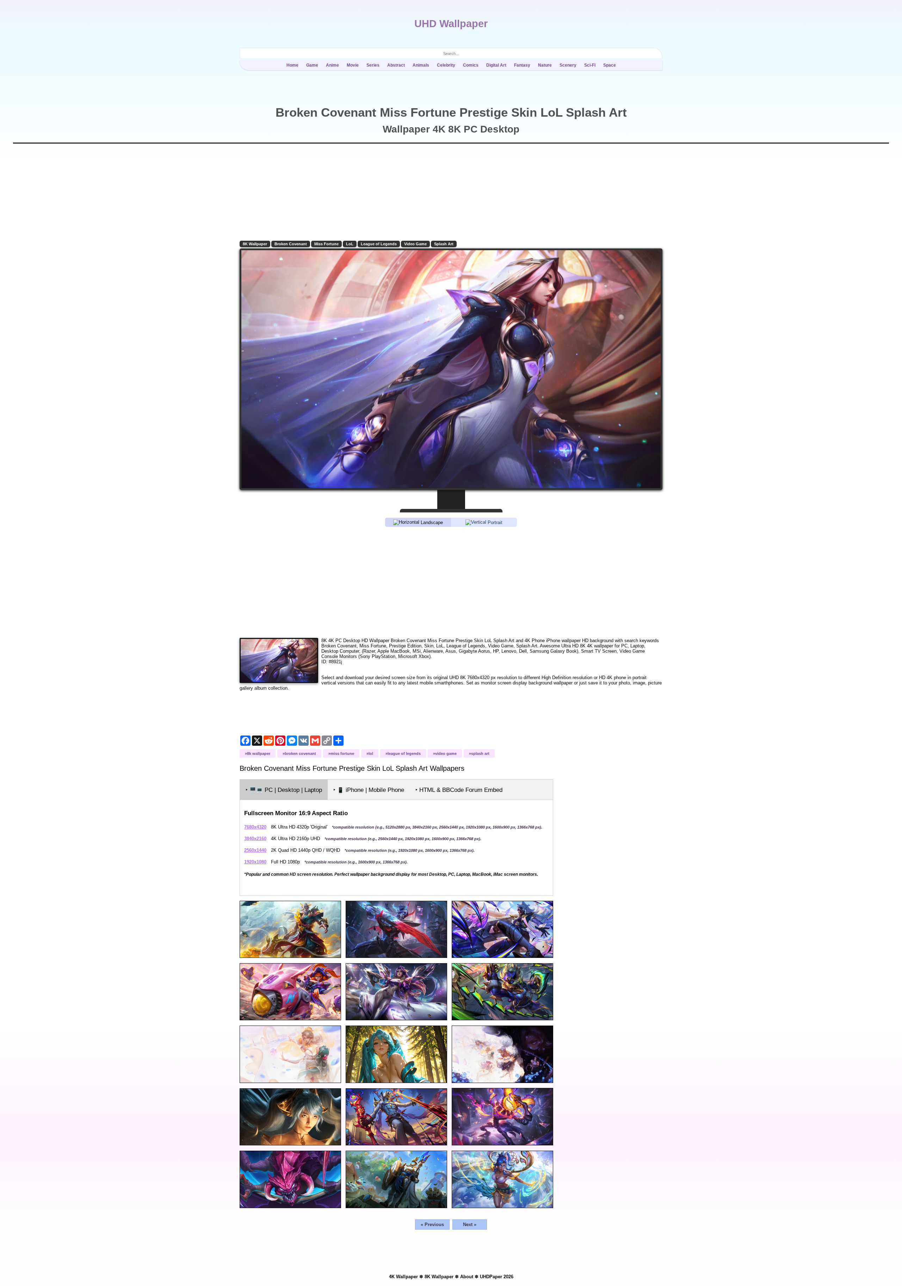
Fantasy (522, 65)
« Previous (432, 1224)
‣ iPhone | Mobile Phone (368, 790)
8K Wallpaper (255, 244)
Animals (421, 65)
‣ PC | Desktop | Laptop (284, 790)
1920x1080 (255, 861)
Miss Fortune (326, 244)
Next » (469, 1224)
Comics (470, 65)
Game (312, 65)
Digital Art (496, 65)
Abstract (396, 65)
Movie (353, 65)
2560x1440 (255, 850)
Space (609, 65)
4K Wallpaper (403, 1276)
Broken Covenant (290, 244)
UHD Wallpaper (451, 23)
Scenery (568, 65)
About (466, 1276)
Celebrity (446, 65)
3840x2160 (255, 838)
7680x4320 (255, 827)
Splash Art (443, 244)
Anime (332, 65)
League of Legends (379, 244)
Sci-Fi (589, 65)
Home (292, 65)
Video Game (415, 244)
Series (372, 65)
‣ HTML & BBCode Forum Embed (458, 790)
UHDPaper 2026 (496, 1276)
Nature (545, 65)
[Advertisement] (451, 582)
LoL (349, 244)
